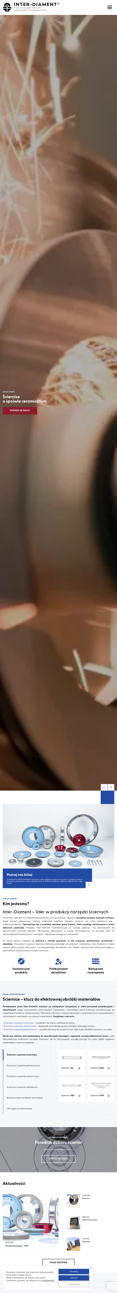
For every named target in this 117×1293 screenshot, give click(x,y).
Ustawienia (73, 1284)
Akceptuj (73, 1271)
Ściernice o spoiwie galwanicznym (20, 1029)
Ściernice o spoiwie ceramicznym (20, 1026)
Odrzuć (74, 1278)
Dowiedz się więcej (20, 411)
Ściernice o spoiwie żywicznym (19, 1023)
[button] (104, 787)
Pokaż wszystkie (58, 1263)
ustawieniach (48, 1281)
